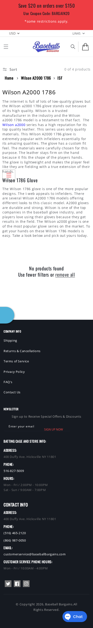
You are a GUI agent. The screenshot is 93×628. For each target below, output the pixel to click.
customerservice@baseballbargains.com (35, 554)
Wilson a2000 (13, 124)
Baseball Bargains (58, 604)
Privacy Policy (14, 372)
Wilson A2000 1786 (36, 78)
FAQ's (8, 382)
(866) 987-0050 (15, 540)
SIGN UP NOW (53, 429)
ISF (59, 78)
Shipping (10, 340)
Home (9, 78)
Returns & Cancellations (22, 351)
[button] (6, 46)
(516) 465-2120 (15, 533)
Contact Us (12, 392)
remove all (65, 274)
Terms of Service (16, 361)
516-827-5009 (14, 471)
